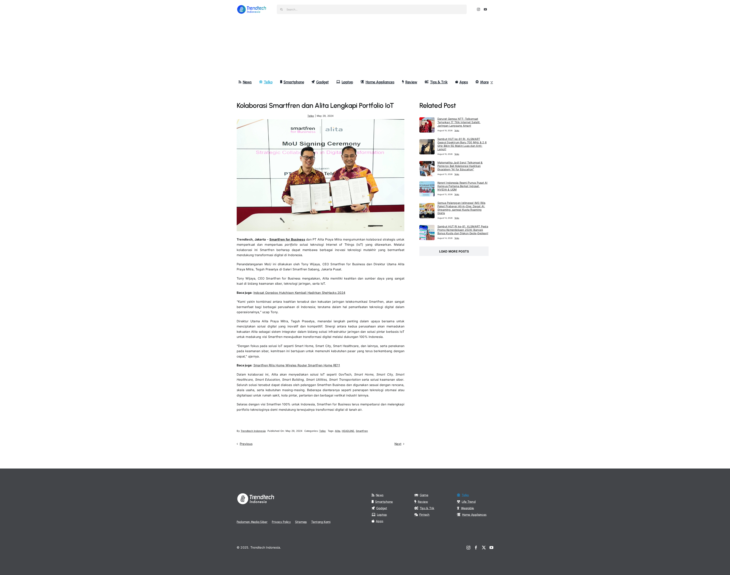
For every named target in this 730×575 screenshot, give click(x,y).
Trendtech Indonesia (253, 430)
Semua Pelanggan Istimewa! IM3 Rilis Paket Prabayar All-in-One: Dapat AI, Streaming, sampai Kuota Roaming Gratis (461, 208)
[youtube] (485, 9)
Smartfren (362, 430)
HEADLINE (348, 430)
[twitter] (484, 548)
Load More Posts (454, 251)
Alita (337, 430)
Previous (246, 444)
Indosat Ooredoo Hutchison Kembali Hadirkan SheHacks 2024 (299, 293)
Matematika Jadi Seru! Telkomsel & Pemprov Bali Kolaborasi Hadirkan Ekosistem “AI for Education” (460, 166)
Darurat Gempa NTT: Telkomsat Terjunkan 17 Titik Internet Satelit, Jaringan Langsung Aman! (459, 122)
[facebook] (476, 548)
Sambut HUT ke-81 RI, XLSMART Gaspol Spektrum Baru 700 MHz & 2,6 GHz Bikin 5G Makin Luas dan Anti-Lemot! (462, 144)
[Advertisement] (365, 47)
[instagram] (478, 9)
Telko (310, 115)
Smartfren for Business (287, 239)
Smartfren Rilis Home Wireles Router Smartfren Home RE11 (296, 365)
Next (397, 444)
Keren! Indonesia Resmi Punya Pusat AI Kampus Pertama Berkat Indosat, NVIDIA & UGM (462, 186)
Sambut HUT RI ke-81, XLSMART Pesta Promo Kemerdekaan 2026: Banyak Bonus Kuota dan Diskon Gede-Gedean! (462, 230)
